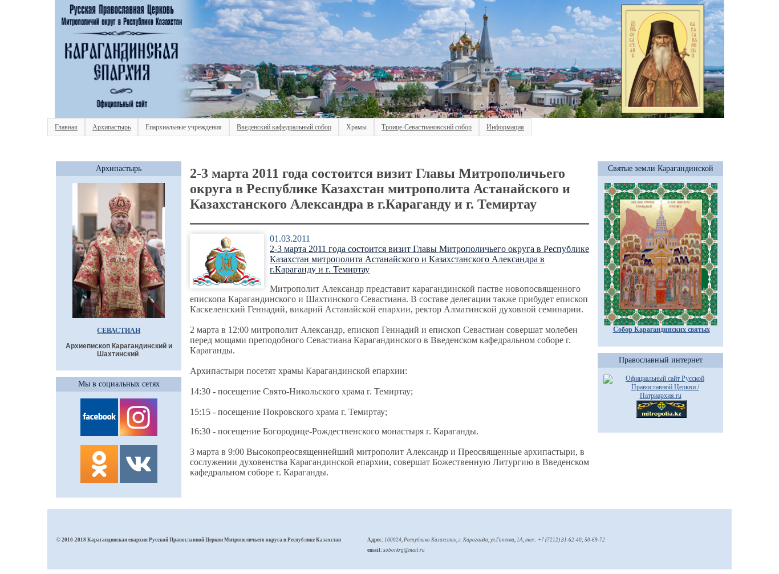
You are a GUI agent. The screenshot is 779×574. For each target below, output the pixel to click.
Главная (66, 127)
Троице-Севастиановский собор (427, 127)
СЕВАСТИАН (118, 331)
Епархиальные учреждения (183, 127)
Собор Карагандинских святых (661, 329)
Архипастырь (111, 127)
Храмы (356, 127)
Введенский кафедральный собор (284, 127)
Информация (505, 127)
